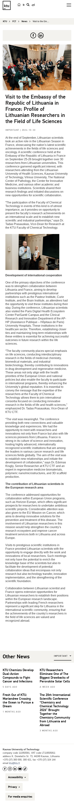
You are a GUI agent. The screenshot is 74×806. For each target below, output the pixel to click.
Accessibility (16, 777)
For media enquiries (20, 796)
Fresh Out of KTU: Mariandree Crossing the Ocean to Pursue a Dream (18, 700)
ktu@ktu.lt (14, 763)
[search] (28, 5)
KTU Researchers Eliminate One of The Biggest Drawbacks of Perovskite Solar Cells (55, 675)
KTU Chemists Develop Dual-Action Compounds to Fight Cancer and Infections (18, 675)
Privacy (13, 787)
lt (23, 5)
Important (12, 130)
